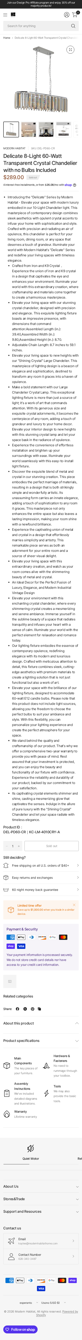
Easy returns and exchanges (32, 877)
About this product (18, 1023)
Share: (7, 1008)
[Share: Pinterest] (32, 1009)
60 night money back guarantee (35, 890)
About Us (10, 1186)
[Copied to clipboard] (39, 1009)
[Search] (73, 26)
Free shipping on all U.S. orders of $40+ (40, 865)
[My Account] (67, 15)
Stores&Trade (14, 1199)
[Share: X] (25, 1009)
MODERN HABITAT (14, 148)
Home (6, 37)
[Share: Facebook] (17, 1009)
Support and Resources (22, 1211)
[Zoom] (70, 50)
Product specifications (21, 1040)
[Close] (74, 904)
